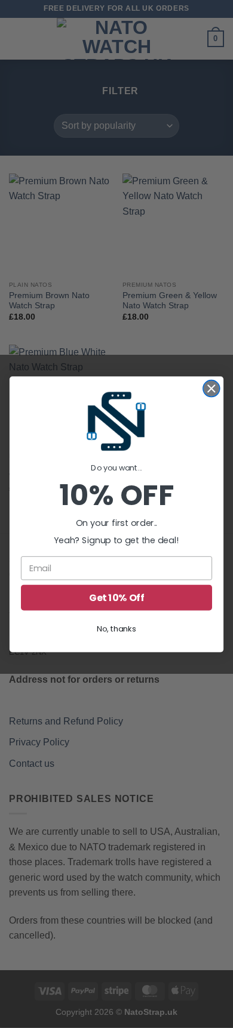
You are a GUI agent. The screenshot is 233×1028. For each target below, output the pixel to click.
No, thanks (116, 628)
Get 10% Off (116, 597)
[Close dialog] (211, 388)
